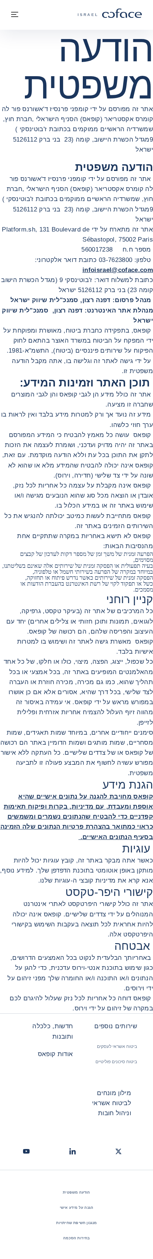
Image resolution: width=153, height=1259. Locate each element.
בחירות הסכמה (76, 1238)
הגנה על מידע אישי (76, 1207)
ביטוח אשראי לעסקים (117, 1046)
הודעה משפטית (76, 1192)
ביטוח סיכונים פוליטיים (116, 1061)
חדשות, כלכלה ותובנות (52, 1031)
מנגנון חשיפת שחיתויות (76, 1223)
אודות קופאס (55, 1054)
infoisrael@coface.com (117, 270)
